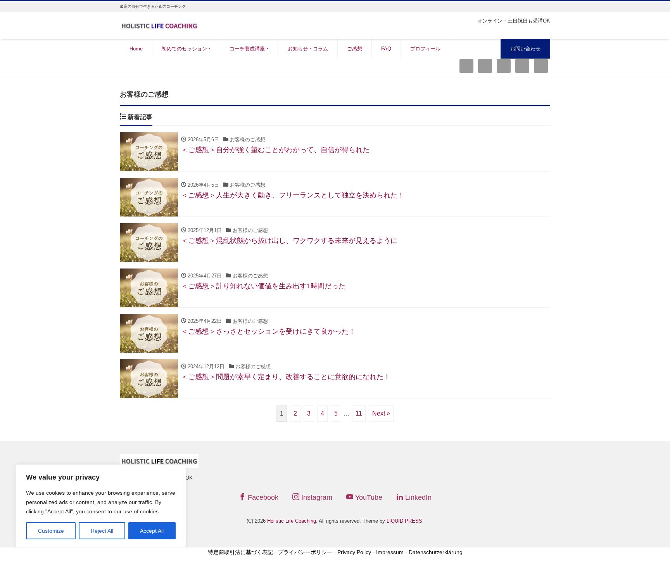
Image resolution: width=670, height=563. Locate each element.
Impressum (390, 552)
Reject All (102, 531)
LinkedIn (417, 497)
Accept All (152, 531)
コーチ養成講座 (247, 49)
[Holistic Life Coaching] (159, 24)
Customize (51, 531)
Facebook (262, 497)
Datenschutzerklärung (436, 552)
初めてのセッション (184, 49)
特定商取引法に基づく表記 (240, 552)
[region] (101, 505)
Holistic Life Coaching (291, 521)
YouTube (367, 497)
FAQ (386, 49)
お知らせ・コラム (308, 49)
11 (359, 413)
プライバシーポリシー (305, 552)
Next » (381, 413)
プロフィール (425, 49)
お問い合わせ (525, 49)
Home (136, 49)
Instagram (315, 497)
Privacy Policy (354, 552)
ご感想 (354, 49)
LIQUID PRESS (404, 521)
